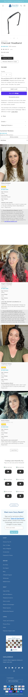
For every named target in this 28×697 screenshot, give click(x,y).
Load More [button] (14, 450)
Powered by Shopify (19, 694)
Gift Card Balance (7, 594)
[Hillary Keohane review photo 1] (14, 163)
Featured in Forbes (8, 555)
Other (4, 627)
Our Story (5, 564)
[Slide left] (10, 38)
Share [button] (4, 116)
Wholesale (6, 578)
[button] (3, 5)
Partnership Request (8, 611)
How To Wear (6, 545)
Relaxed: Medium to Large (10, 61)
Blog (4, 571)
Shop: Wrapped (7, 548)
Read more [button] (8, 207)
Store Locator (6, 601)
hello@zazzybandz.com (10, 221)
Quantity (3, 71)
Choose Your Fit (7, 542)
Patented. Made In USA (9, 631)
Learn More (14, 111)
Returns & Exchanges (8, 604)
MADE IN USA (6, 581)
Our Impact (6, 568)
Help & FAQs (6, 591)
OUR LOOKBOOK (8, 657)
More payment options (14, 97)
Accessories (6, 552)
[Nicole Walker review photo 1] (14, 405)
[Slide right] (17, 38)
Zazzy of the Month (17, 518)
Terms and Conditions (8, 620)
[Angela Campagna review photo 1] (14, 263)
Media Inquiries (7, 608)
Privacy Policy (6, 624)
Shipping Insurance (8, 598)
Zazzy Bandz (12, 694)
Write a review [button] (14, 137)
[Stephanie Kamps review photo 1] (14, 343)
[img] (14, 189)
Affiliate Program (7, 575)
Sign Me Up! (14, 532)
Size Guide (4, 67)
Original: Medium (7, 58)
